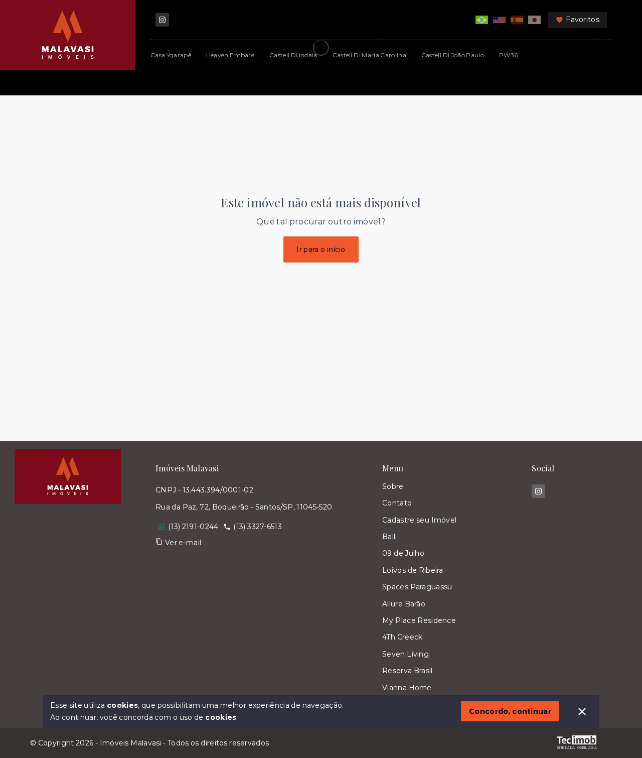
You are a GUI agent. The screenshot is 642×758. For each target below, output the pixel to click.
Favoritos (582, 19)
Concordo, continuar (510, 711)
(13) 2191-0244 (193, 526)
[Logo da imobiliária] (67, 584)
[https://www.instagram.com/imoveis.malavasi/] (162, 20)
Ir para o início (321, 249)
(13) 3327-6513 (257, 526)
